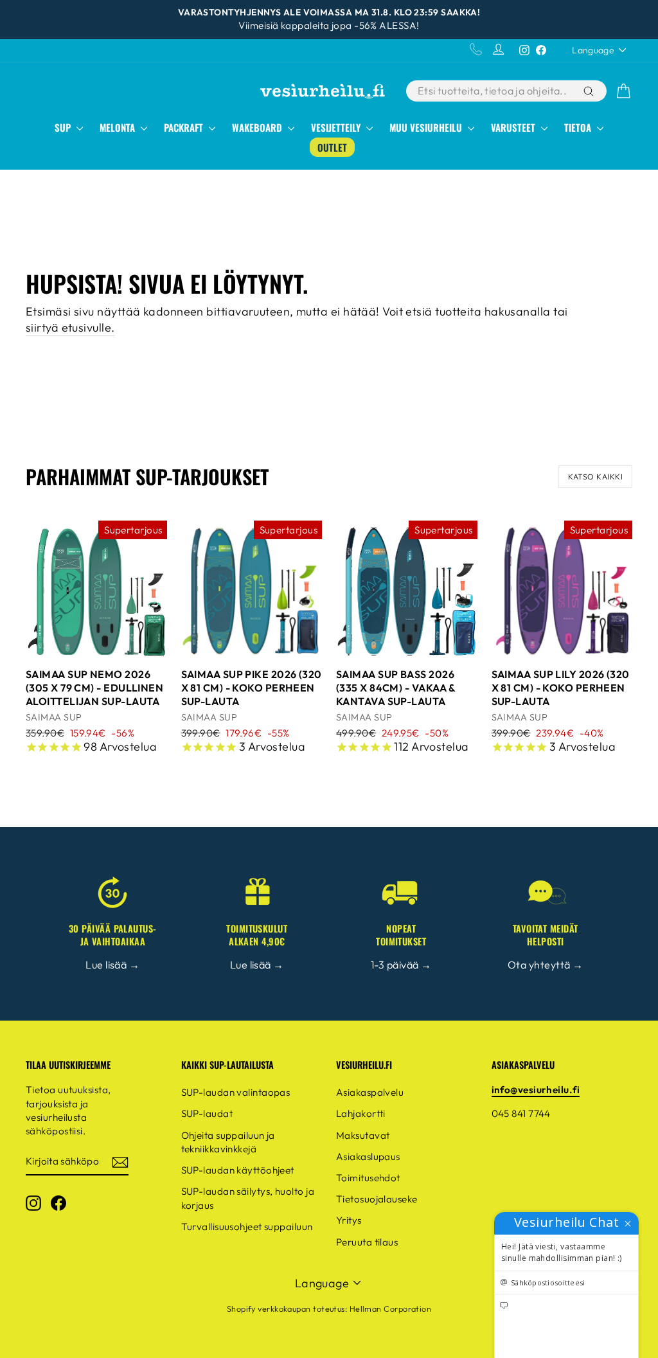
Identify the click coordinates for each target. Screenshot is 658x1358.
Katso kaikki (595, 476)
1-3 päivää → (401, 964)
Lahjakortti (361, 1113)
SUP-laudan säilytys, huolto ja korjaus (248, 1198)
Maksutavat (363, 1135)
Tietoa (579, 127)
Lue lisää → (112, 964)
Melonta (119, 127)
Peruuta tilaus (367, 1242)
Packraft (185, 127)
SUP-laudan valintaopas (235, 1092)
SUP (64, 127)
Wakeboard (258, 127)
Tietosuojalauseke (377, 1199)
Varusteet (514, 127)
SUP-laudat (207, 1113)
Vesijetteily (337, 127)
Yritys (349, 1220)
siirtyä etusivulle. (70, 327)
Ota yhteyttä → (545, 964)
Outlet (332, 147)
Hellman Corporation (391, 1308)
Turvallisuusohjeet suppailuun (247, 1226)
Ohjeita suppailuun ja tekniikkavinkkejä (228, 1142)
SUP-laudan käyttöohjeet (237, 1170)
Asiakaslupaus (368, 1156)
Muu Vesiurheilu (427, 127)
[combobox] (493, 91)
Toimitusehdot (368, 1178)
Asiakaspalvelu (370, 1092)
